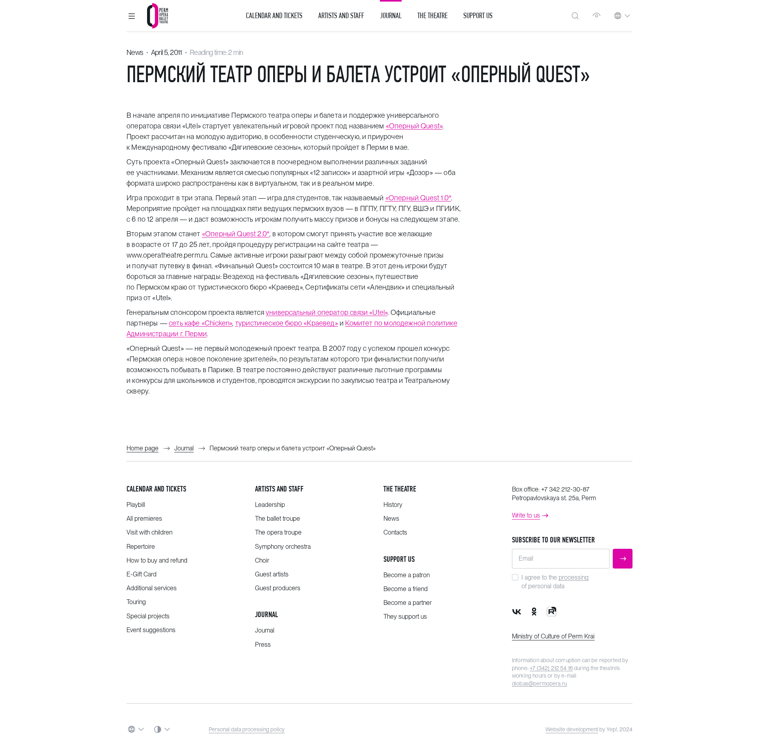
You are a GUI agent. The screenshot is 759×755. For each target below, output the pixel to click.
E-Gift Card (141, 574)
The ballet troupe (277, 518)
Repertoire (140, 546)
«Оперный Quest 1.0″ (418, 198)
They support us (405, 616)
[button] (132, 16)
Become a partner (407, 602)
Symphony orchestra (283, 546)
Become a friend (405, 589)
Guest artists (272, 574)
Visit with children (149, 532)
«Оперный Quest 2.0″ (235, 234)
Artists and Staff (341, 16)
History (392, 504)
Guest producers (277, 588)
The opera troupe (278, 532)
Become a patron (406, 575)
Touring (136, 602)
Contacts (395, 532)
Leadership (270, 504)
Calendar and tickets (156, 488)
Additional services (151, 588)
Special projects (148, 616)
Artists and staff (279, 488)
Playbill (135, 504)
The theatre (399, 488)
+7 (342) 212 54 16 (551, 668)
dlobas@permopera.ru (539, 683)
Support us (478, 16)
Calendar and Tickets (274, 16)
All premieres (144, 518)
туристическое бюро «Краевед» (286, 323)
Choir (262, 560)
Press (263, 644)
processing (574, 577)
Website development (572, 729)
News (134, 52)
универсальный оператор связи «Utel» (326, 312)
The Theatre (432, 16)
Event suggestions (151, 630)
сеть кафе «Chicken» (200, 323)
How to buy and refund (156, 560)
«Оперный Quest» (414, 126)
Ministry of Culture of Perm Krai (553, 636)
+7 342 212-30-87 (565, 489)
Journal (391, 16)
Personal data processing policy (247, 729)
